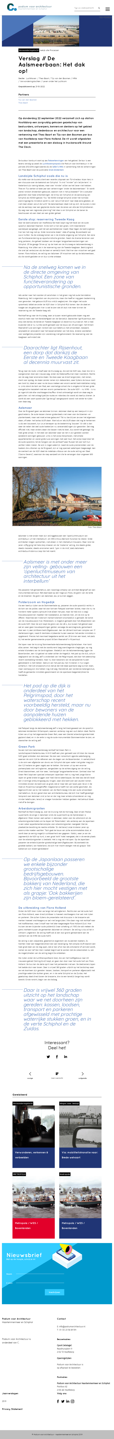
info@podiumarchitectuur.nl (72, 1327)
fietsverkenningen (56, 161)
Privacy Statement (12, 1409)
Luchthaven (31, 79)
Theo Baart (23, 103)
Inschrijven (54, 1292)
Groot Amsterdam (56, 170)
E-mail (9, 1283)
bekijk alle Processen (49, 50)
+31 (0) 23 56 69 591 (67, 1330)
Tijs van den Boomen (27, 100)
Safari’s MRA (57, 167)
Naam (9, 1274)
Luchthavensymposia (51, 164)
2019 (4, 1401)
